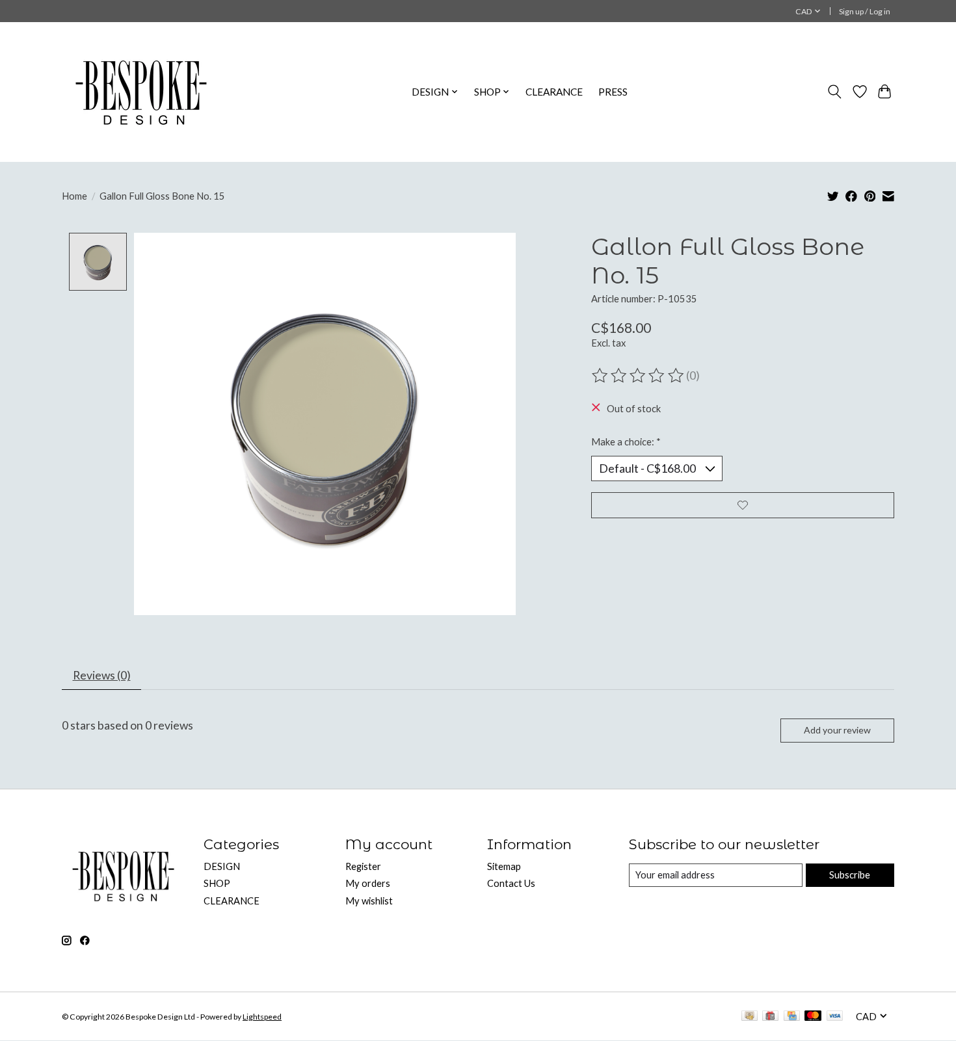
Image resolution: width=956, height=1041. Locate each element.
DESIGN (222, 866)
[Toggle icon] (834, 91)
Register (363, 866)
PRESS (613, 92)
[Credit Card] (792, 1016)
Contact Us (511, 883)
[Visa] (835, 1016)
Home (74, 196)
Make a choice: (626, 441)
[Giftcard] (770, 1016)
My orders (367, 883)
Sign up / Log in (864, 11)
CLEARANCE (554, 92)
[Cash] (749, 1016)
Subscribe (849, 874)
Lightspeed (262, 1016)
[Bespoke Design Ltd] (141, 92)
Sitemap (504, 866)
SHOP (217, 883)
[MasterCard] (812, 1016)
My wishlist (369, 900)
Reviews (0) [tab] (102, 675)
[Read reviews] (638, 375)
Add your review (837, 729)
